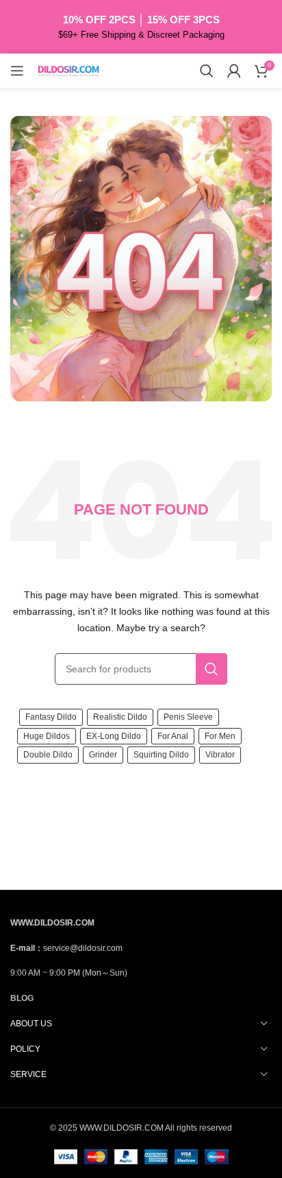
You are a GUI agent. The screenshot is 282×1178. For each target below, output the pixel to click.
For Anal (172, 736)
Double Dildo (48, 754)
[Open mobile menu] (17, 70)
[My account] (234, 70)
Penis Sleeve (188, 717)
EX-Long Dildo (113, 736)
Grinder (103, 754)
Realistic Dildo (120, 717)
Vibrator (220, 754)
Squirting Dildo (161, 754)
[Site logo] (68, 70)
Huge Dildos (46, 736)
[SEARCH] (211, 669)
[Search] (206, 70)
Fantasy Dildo (51, 717)
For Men (220, 736)
